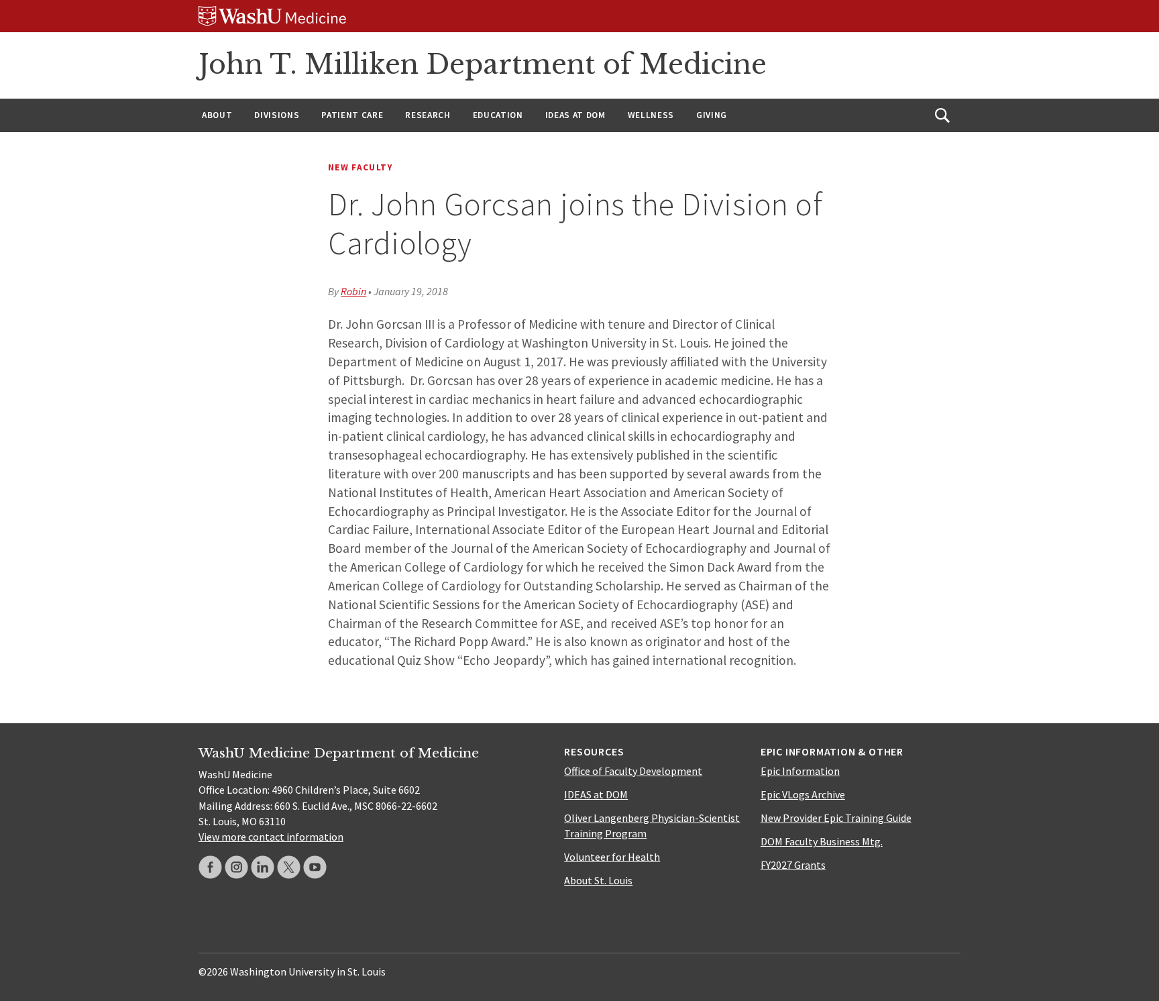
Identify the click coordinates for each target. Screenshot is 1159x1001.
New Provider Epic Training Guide (836, 818)
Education (498, 115)
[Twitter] (288, 867)
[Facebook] (210, 867)
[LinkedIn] (262, 867)
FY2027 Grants (793, 865)
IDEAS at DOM (575, 115)
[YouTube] (315, 867)
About (217, 115)
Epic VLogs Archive (803, 794)
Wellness (651, 115)
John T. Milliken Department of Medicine (483, 64)
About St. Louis (598, 880)
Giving (711, 115)
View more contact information (271, 836)
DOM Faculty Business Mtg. (822, 841)
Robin (353, 291)
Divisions (276, 115)
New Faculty (361, 167)
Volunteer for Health (612, 856)
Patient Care (352, 115)
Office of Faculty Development (633, 771)
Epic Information (800, 771)
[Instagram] (236, 867)
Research (427, 115)
